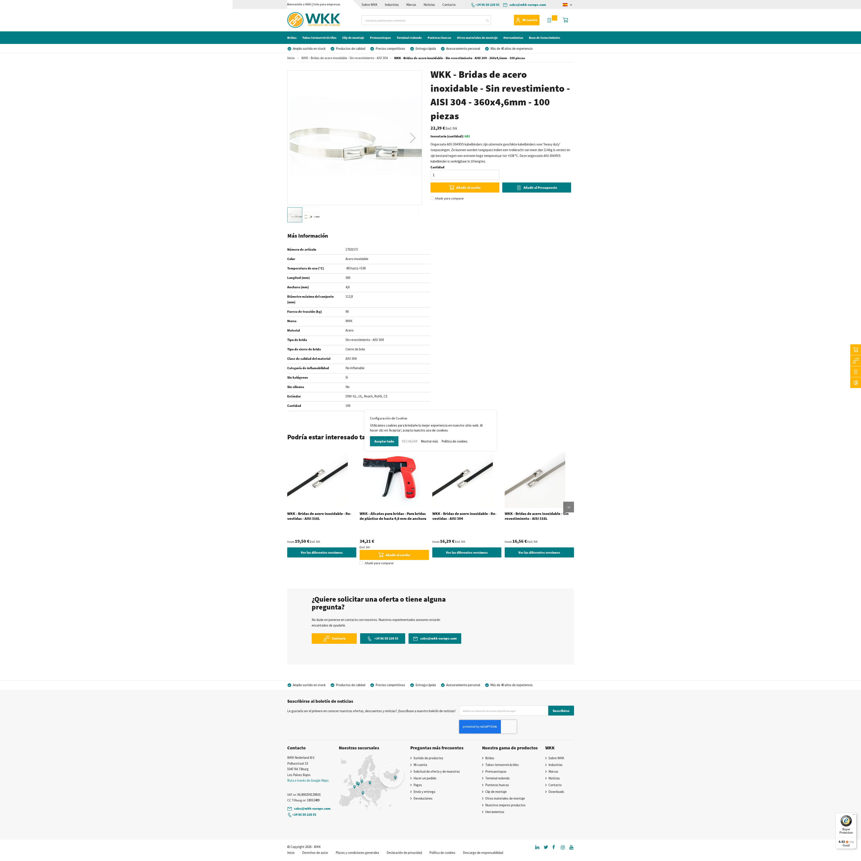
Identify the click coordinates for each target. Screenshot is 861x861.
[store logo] (305, 20)
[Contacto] (855, 360)
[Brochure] (855, 382)
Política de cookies (454, 441)
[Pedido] (855, 371)
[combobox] (426, 20)
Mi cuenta (529, 20)
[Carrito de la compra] (855, 349)
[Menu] (854, 815)
